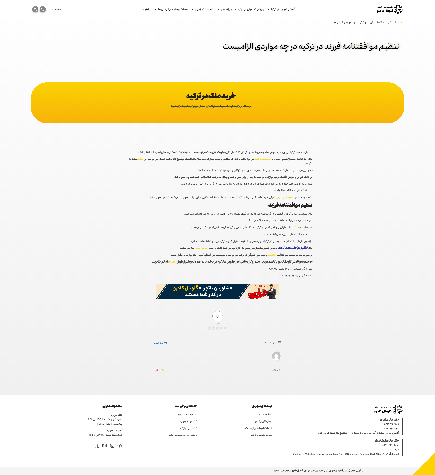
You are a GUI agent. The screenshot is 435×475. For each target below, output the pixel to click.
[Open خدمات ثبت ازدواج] (192, 9)
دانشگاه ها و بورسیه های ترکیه (183, 435)
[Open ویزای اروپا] (219, 9)
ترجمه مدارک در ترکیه (283, 198)
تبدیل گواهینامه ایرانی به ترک (258, 428)
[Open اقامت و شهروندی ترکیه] (268, 9)
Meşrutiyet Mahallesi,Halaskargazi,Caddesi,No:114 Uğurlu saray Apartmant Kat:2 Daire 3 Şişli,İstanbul (346, 454)
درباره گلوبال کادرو (263, 421)
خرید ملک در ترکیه (263, 159)
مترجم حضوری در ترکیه (261, 435)
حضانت (296, 227)
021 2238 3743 (391, 424)
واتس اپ (172, 262)
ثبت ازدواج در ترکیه (188, 428)
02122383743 (54, 9)
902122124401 (391, 445)
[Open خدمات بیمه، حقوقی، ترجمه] (155, 9)
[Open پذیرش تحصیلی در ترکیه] (235, 9)
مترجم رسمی (201, 248)
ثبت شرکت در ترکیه (188, 421)
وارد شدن (159, 343)
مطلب (140, 159)
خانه (400, 22)
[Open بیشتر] (143, 9)
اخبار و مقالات (265, 415)
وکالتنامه (272, 255)
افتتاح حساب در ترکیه (187, 415)
